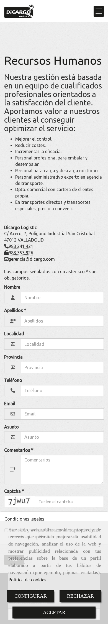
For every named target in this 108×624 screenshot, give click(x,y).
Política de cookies (27, 579)
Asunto (11, 426)
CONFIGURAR (30, 596)
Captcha (13, 491)
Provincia (13, 356)
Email (9, 403)
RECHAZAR (80, 596)
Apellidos (14, 310)
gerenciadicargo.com (32, 259)
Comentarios (17, 450)
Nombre (12, 287)
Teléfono (13, 380)
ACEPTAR (54, 612)
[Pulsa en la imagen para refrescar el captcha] (19, 501)
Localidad (14, 333)
